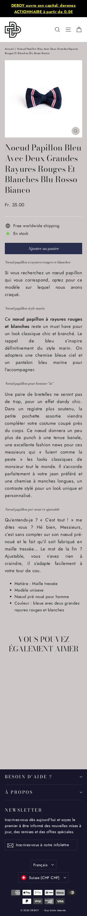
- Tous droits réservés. (54, 910)
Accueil (9, 49)
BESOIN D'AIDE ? (28, 776)
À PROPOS (19, 792)
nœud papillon (67, 272)
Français (40, 865)
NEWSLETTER (23, 810)
